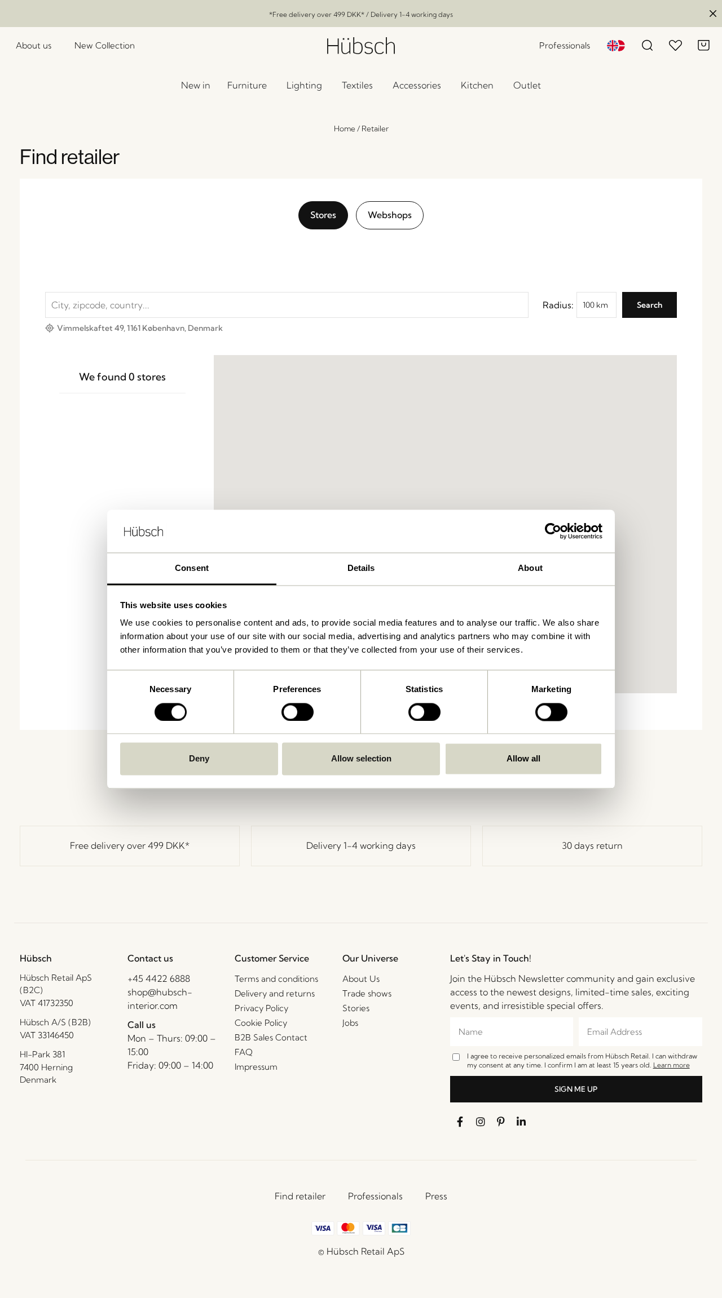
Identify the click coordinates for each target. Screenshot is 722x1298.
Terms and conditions (276, 978)
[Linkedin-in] (521, 1121)
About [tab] (530, 568)
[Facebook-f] (460, 1121)
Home (344, 128)
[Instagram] (480, 1121)
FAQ (244, 1052)
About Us (361, 978)
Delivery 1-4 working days (361, 845)
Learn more (671, 1065)
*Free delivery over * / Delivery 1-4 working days (361, 14)
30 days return (592, 845)
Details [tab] (361, 568)
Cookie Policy (261, 1022)
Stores (323, 214)
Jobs (350, 1022)
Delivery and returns (275, 993)
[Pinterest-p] (501, 1121)
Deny (199, 759)
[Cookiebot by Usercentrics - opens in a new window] (553, 530)
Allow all (523, 759)
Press (436, 1196)
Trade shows (366, 993)
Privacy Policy (261, 1008)
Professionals (375, 1196)
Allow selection (361, 759)
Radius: (558, 305)
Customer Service (272, 958)
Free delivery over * (130, 845)
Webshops (390, 214)
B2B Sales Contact (271, 1037)
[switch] (297, 712)
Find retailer (300, 1196)
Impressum (256, 1066)
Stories (355, 1008)
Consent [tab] (192, 568)
